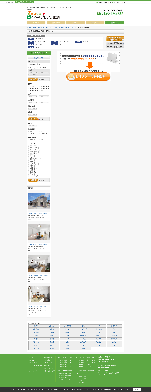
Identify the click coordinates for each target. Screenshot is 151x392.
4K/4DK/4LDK (34, 90)
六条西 (114, 345)
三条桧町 (51, 332)
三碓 (67, 345)
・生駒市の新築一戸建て (65, 373)
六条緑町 (98, 342)
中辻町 (52, 339)
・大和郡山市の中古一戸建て (86, 362)
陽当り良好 (34, 146)
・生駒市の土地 (62, 377)
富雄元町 (114, 335)
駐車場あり (34, 162)
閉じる (137, 389)
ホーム (31, 357)
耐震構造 (33, 170)
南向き (32, 160)
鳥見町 (36, 339)
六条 (98, 345)
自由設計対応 (34, 152)
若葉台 (36, 345)
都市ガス (33, 154)
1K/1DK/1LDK (45, 86)
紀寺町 (67, 329)
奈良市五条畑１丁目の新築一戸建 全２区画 (40, 213)
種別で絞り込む (38, 58)
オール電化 (34, 156)
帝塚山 (52, 345)
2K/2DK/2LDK (34, 88)
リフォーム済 (34, 148)
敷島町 (67, 332)
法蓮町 (67, 342)
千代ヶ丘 (83, 335)
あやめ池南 (67, 326)
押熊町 (83, 326)
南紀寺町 (83, 342)
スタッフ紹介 (33, 363)
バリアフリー (34, 164)
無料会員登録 (49, 357)
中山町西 (83, 339)
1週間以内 (44, 134)
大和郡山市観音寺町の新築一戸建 (38, 244)
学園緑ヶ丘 (36, 329)
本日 (42, 131)
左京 (114, 329)
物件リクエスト (50, 363)
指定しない (33, 68)
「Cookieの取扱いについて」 (110, 389)
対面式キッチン (35, 158)
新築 (40, 68)
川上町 (99, 326)
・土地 (80, 380)
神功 (114, 332)
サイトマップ (33, 371)
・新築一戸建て (82, 376)
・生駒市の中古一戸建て (65, 375)
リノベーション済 (36, 150)
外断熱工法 (34, 172)
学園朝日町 (114, 326)
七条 (83, 345)
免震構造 (33, 168)
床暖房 (32, 166)
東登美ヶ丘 (114, 339)
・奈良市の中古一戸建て (65, 362)
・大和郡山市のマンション (86, 366)
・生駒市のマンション (64, 379)
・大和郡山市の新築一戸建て (86, 360)
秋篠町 (36, 326)
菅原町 (36, 335)
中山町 (67, 339)
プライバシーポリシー (35, 365)
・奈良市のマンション (64, 366)
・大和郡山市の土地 (84, 364)
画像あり (32, 140)
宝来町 (52, 342)
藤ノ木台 (36, 342)
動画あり (43, 140)
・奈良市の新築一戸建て (65, 360)
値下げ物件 (33, 74)
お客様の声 (48, 360)
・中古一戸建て (82, 378)
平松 (67, 348)
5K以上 (43, 90)
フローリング (34, 176)
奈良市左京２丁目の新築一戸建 (37, 306)
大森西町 (83, 348)
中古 (44, 68)
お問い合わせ (49, 368)
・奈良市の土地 (62, 364)
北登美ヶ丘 (36, 348)
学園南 (52, 329)
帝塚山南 (98, 335)
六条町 (114, 342)
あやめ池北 (51, 326)
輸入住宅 (33, 174)
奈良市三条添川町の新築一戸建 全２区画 (40, 275)
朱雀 (51, 335)
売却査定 (48, 365)
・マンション (82, 382)
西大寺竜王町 (99, 329)
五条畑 (52, 348)
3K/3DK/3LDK (45, 88)
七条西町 (83, 332)
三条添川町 (36, 332)
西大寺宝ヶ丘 (83, 329)
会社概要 (31, 360)
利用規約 (31, 368)
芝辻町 (99, 332)
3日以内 (32, 134)
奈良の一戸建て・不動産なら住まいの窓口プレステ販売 (107, 359)
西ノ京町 (98, 339)
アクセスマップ (50, 371)
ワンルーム (33, 86)
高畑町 (67, 335)
